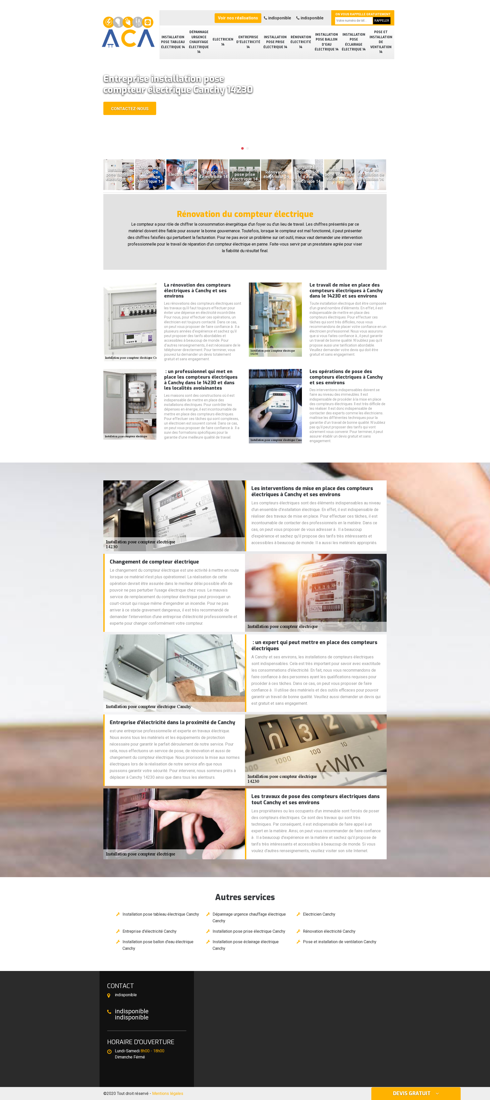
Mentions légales (167, 1093)
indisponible (279, 18)
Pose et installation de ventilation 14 (381, 42)
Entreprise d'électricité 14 (248, 42)
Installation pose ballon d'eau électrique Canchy (157, 945)
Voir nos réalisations (238, 18)
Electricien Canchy (319, 914)
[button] (242, 148)
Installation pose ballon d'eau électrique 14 (327, 42)
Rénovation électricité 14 (300, 42)
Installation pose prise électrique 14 (275, 42)
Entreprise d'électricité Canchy (149, 931)
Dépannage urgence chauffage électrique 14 (199, 42)
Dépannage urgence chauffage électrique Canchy (249, 917)
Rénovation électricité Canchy (329, 931)
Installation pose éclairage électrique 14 (354, 42)
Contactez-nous (130, 108)
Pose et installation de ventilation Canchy (339, 941)
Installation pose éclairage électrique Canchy (246, 945)
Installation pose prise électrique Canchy (249, 931)
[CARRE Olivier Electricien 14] (127, 29)
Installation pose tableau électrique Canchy (160, 914)
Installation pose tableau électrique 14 (173, 42)
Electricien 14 (223, 42)
